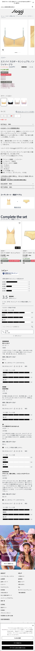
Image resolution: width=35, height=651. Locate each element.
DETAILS (6, 124)
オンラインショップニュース (24, 590)
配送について (21, 581)
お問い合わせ (21, 584)
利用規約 (3, 610)
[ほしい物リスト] (20, 223)
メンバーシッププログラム (7, 598)
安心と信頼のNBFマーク (6, 595)
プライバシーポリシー (6, 613)
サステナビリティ (5, 587)
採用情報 (3, 590)
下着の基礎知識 (21, 592)
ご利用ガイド (21, 576)
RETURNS (6, 187)
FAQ (19, 587)
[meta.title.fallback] (18, 12)
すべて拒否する (17, 643)
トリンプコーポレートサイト (7, 576)
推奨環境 (20, 579)
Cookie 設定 (17, 638)
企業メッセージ (4, 581)
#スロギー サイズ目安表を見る (10, 128)
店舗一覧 (3, 600)
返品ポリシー (4, 607)
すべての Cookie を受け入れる (17, 648)
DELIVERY (6, 184)
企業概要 (3, 579)
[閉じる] (33, 625)
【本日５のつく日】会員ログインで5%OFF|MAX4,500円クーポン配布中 (16, 2)
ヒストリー (3, 584)
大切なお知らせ (4, 592)
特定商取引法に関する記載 (7, 615)
